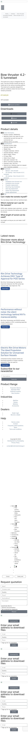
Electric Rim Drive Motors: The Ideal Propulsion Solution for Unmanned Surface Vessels (13, 351)
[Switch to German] (17, 572)
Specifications (8, 143)
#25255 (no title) (16, 550)
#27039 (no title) (16, 541)
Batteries (14, 533)
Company (14, 547)
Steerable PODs (17, 512)
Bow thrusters (16, 530)
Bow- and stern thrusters (16, 519)
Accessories (14, 534)
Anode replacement (11, 192)
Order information (9, 133)
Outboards (17, 515)
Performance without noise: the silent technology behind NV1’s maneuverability (13, 313)
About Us (16, 553)
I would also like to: (6, 605)
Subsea (13, 13)
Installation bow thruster (12, 183)
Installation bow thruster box (14, 181)
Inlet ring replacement (12, 188)
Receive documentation (8, 607)
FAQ (5, 194)
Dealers (13, 538)
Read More (5, 288)
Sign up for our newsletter (9, 642)
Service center (16, 562)
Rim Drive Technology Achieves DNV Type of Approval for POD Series (13, 276)
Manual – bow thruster (12, 170)
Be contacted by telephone (9, 609)
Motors (13, 506)
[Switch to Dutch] (17, 570)
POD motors (16, 508)
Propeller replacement (12, 185)
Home (6, 13)
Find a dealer (16, 544)
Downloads (7, 169)
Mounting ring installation (13, 187)
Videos (6, 179)
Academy (14, 536)
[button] (14, 113)
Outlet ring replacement (12, 190)
